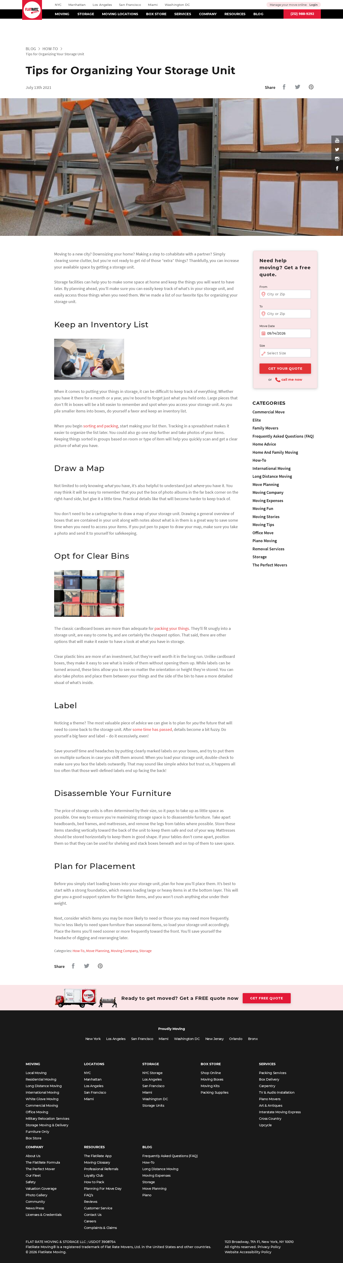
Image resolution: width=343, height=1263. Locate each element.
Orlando (235, 1039)
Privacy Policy (269, 1247)
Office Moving (37, 1112)
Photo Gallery (36, 1195)
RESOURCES (234, 14)
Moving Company (124, 950)
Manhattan (77, 5)
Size (262, 345)
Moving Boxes (212, 1079)
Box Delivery (269, 1079)
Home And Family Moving (275, 452)
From (263, 287)
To (261, 306)
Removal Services (268, 548)
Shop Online (211, 1073)
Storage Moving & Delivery (47, 1125)
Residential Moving (41, 1079)
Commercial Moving (42, 1105)
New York (93, 1039)
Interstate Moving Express (280, 1112)
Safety (30, 1182)
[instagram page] (337, 159)
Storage (145, 950)
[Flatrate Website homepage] (32, 10)
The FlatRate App (98, 1156)
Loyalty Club (93, 1175)
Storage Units (153, 1105)
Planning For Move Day (102, 1188)
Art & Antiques (270, 1105)
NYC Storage (152, 1073)
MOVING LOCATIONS (120, 14)
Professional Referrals (101, 1169)
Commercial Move (268, 412)
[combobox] (285, 353)
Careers (90, 1221)
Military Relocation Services (47, 1118)
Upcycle (265, 1125)
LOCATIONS (94, 1064)
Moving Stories (266, 516)
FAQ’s (88, 1195)
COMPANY (208, 14)
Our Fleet (33, 1175)
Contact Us (93, 1215)
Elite (256, 420)
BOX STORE (156, 14)
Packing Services (272, 1073)
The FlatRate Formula (43, 1162)
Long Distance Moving (272, 476)
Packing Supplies (214, 1092)
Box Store (33, 1138)
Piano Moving (264, 540)
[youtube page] (337, 140)
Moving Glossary (97, 1162)
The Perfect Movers (269, 565)
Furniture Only (37, 1132)
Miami (153, 5)
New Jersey (214, 1039)
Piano (146, 1195)
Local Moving (36, 1073)
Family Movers (265, 428)
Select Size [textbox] (276, 353)
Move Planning (97, 950)
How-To (50, 48)
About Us (33, 1156)
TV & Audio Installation (276, 1092)
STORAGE (85, 14)
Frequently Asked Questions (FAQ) (283, 436)
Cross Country (270, 1118)
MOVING (62, 14)
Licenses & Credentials (44, 1215)
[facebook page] (337, 168)
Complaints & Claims (100, 1228)
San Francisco (130, 5)
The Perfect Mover (40, 1169)
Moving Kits (210, 1086)
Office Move (262, 532)
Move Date (267, 326)
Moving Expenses (267, 500)
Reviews (90, 1202)
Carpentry (267, 1086)
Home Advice (264, 444)
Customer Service (98, 1208)
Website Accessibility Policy (248, 1252)
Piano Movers (269, 1099)
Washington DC (177, 5)
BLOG (258, 14)
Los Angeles (102, 5)
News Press (35, 1208)
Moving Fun (262, 508)
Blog (31, 48)
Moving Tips (263, 524)
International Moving (271, 468)
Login (313, 5)
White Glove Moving (42, 1099)
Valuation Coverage (41, 1188)
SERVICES (182, 14)
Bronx (253, 1039)
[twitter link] (337, 149)
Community (35, 1202)
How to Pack (94, 1182)
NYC (58, 5)
